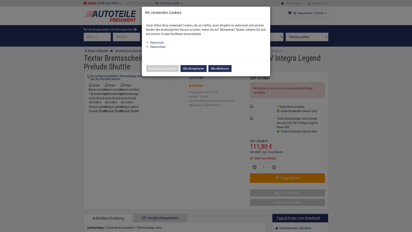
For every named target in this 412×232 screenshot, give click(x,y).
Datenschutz (158, 47)
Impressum (157, 42)
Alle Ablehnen (220, 68)
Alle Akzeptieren (193, 68)
